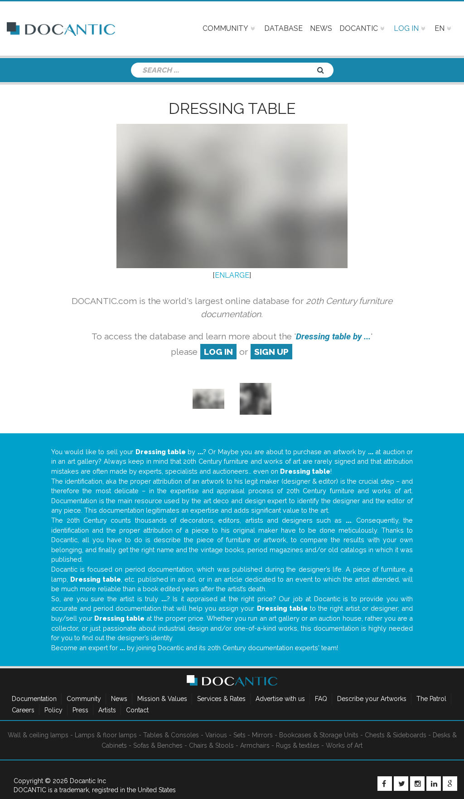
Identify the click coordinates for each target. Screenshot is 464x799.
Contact (137, 710)
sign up (271, 352)
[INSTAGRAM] (417, 783)
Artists (107, 710)
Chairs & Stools (211, 745)
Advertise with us (280, 698)
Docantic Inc (88, 780)
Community (84, 698)
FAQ (321, 698)
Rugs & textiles (297, 745)
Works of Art (344, 745)
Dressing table (232, 108)
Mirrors (262, 735)
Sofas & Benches (158, 745)
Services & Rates (221, 698)
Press (80, 710)
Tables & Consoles (171, 735)
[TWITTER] (401, 783)
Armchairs (255, 745)
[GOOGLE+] (450, 783)
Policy (53, 710)
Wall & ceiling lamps (38, 735)
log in (218, 352)
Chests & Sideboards (395, 735)
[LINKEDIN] (433, 783)
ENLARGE (232, 275)
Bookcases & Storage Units (318, 735)
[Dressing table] (208, 398)
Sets (239, 735)
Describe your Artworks (371, 698)
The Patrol (431, 698)
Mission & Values (162, 698)
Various (216, 735)
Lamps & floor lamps (106, 735)
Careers (23, 710)
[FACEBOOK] (384, 783)
